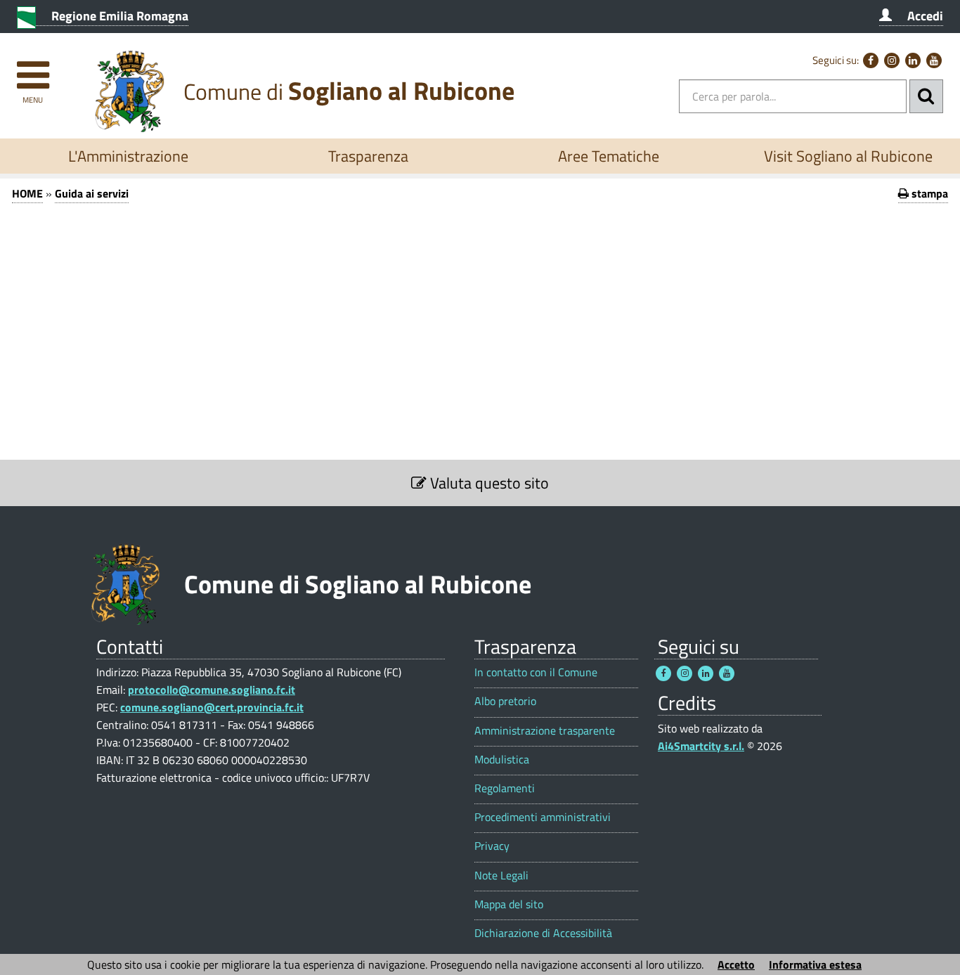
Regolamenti (504, 788)
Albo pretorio (505, 701)
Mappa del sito (508, 904)
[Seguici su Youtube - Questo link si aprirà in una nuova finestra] (934, 60)
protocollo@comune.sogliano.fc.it (211, 689)
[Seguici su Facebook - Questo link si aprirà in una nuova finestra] (870, 60)
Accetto (736, 964)
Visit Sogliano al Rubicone (848, 156)
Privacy (492, 846)
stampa (928, 193)
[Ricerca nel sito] (926, 96)
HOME (27, 193)
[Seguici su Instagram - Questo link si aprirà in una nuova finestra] (892, 60)
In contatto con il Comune (535, 672)
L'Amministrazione (128, 156)
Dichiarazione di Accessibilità (543, 933)
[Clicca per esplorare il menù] (32, 68)
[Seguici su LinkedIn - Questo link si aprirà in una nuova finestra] (913, 60)
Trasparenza (368, 156)
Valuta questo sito (488, 483)
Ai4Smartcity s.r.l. (701, 745)
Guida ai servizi (92, 193)
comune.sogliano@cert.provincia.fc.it (212, 707)
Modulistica (501, 759)
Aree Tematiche (608, 156)
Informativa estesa (815, 964)
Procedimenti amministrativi (542, 817)
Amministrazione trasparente (544, 730)
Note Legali (501, 875)
